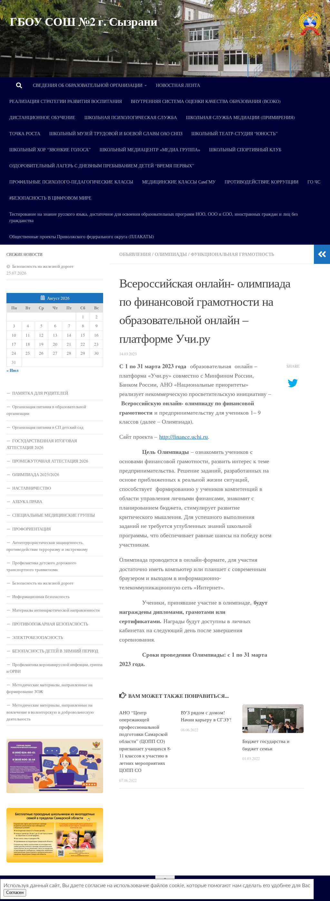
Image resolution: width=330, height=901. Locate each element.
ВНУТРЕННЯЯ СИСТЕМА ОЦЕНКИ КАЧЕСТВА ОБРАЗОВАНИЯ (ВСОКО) (206, 101)
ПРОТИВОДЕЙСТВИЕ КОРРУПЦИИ (261, 182)
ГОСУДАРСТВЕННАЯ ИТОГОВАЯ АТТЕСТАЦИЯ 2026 (41, 444)
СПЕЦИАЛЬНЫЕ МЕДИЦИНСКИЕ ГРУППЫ (53, 515)
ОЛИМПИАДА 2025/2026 (35, 474)
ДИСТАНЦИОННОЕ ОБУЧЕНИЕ (42, 117)
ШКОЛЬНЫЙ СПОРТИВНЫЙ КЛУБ (245, 149)
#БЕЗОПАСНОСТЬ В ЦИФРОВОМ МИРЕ (50, 198)
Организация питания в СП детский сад (47, 427)
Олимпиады (171, 254)
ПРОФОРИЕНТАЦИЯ (31, 529)
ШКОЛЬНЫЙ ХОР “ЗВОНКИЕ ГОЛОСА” (50, 149)
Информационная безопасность (41, 596)
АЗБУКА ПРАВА (27, 501)
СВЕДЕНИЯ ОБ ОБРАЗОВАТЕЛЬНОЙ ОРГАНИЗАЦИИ (87, 85)
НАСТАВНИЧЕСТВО (31, 488)
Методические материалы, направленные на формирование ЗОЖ (49, 688)
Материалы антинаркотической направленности (56, 610)
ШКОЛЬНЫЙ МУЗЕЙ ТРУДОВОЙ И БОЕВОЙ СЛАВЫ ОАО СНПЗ (115, 133)
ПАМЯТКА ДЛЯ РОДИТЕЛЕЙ (40, 393)
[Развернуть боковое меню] (322, 254)
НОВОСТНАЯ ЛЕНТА (178, 85)
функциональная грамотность (232, 254)
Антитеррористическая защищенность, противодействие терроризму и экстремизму (47, 546)
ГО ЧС (313, 182)
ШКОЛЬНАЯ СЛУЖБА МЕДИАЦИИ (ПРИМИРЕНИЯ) (240, 117)
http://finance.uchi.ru (183, 436)
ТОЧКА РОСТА (24, 133)
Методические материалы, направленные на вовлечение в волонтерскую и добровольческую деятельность (50, 711)
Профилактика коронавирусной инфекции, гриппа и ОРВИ (54, 668)
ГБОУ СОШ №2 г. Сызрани (83, 21)
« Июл (12, 370)
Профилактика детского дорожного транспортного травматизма (41, 566)
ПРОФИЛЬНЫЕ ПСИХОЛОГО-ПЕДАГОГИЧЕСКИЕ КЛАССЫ (71, 182)
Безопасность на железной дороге (42, 266)
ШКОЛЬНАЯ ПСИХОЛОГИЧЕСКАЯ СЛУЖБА (130, 117)
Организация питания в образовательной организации (46, 410)
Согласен (15, 892)
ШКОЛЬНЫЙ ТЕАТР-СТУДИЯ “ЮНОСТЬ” (234, 133)
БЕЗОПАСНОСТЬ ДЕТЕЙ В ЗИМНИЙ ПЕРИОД (55, 651)
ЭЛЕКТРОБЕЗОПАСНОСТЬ (37, 637)
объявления (135, 254)
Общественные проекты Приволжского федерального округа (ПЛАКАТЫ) (81, 236)
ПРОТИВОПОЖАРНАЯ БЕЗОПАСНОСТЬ (50, 624)
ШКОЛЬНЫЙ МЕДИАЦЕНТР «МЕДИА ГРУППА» (150, 149)
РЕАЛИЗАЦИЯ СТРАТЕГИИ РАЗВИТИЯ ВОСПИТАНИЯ (65, 101)
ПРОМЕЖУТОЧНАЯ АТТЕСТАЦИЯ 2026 (50, 461)
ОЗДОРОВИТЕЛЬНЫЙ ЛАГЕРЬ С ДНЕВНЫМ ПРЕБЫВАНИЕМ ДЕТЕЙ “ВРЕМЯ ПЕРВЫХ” (101, 166)
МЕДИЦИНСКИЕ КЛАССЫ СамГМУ (179, 182)
